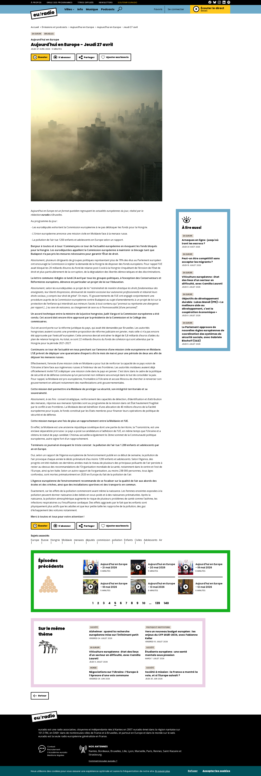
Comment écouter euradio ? (103, 761)
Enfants (128, 540)
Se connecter (176, 9)
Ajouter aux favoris (117, 57)
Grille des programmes (59, 2)
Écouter (42, 57)
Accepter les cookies (216, 771)
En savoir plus (162, 771)
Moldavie (67, 540)
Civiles (138, 540)
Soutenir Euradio (127, 2)
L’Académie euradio (57, 752)
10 (143, 603)
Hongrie (55, 540)
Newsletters (106, 2)
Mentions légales (55, 755)
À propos (36, 2)
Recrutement (53, 749)
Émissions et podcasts (54, 27)
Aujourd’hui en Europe (82, 27)
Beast (204, 11)
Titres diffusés (85, 2)
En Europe (36, 33)
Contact (51, 746)
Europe (35, 540)
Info (80, 9)
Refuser (193, 771)
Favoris (158, 9)
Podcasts (107, 9)
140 (166, 603)
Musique (92, 9)
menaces (79, 540)
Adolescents (150, 540)
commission (103, 540)
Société (94, 627)
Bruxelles (49, 33)
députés (90, 540)
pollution (117, 540)
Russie (44, 540)
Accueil (35, 27)
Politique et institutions (158, 627)
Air (160, 540)
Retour (42, 695)
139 (157, 603)
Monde (93, 667)
